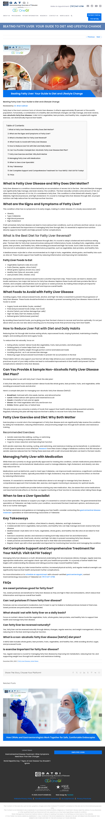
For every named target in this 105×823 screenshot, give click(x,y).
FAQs (12, 175)
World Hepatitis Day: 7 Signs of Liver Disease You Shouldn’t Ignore (27, 736)
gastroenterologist (74, 574)
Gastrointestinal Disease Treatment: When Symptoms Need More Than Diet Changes (27, 729)
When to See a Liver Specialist (21, 162)
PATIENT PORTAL (94, 15)
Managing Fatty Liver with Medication (24, 158)
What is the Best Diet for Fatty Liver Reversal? (28, 138)
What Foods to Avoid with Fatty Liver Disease (28, 142)
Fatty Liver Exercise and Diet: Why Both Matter (28, 154)
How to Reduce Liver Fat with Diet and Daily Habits (30, 146)
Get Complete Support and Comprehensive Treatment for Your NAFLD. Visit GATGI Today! (46, 170)
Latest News (34, 661)
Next (98, 37)
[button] (71, 15)
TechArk (70, 769)
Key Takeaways (16, 166)
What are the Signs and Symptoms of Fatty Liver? (29, 133)
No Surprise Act (68, 773)
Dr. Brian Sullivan (21, 106)
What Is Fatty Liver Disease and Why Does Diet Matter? (31, 129)
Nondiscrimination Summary (47, 773)
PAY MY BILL (94, 19)
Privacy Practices (84, 773)
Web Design (60, 769)
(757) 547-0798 (77, 6)
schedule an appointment (36, 574)
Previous (91, 37)
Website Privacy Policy (23, 773)
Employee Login (78, 726)
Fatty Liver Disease (24, 661)
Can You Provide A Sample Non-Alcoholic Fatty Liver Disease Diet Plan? (38, 150)
